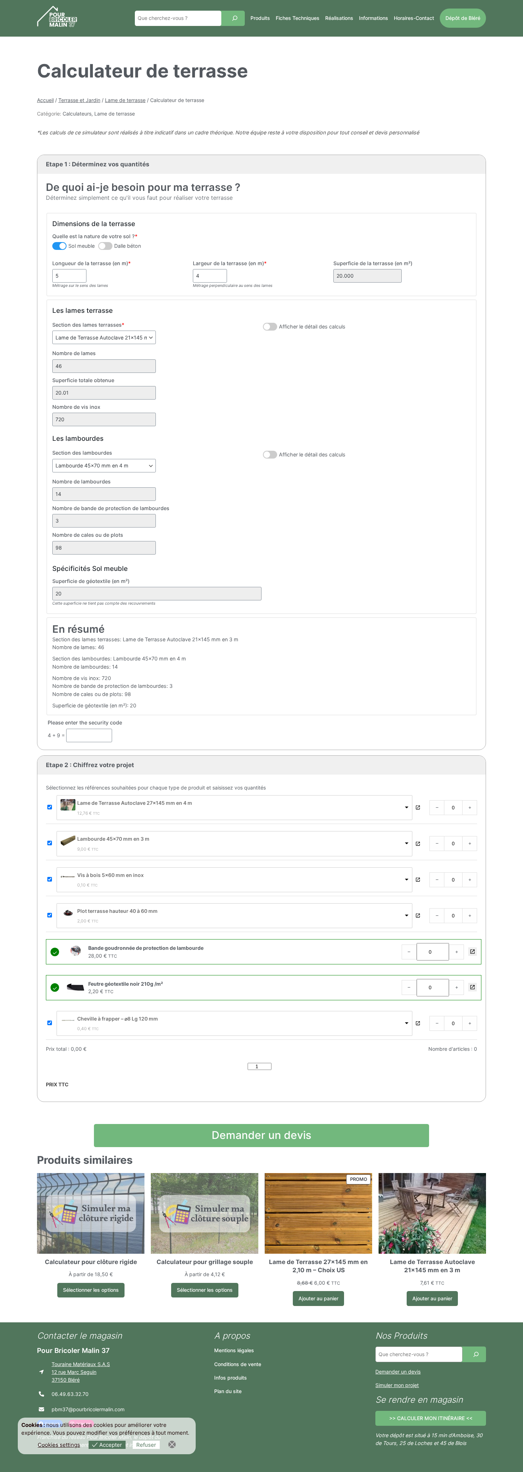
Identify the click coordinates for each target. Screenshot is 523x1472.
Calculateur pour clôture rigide (91, 1261)
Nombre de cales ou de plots (87, 535)
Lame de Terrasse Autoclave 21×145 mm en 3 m (432, 1266)
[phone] (41, 1394)
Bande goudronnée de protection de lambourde (472, 952)
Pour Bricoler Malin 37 (73, 1350)
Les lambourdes (78, 438)
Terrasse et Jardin (79, 100)
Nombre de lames (74, 353)
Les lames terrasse (82, 310)
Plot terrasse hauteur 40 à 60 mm (117, 911)
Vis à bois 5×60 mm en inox (110, 875)
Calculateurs (77, 114)
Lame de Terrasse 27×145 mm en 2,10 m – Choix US (318, 1266)
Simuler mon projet (397, 1385)
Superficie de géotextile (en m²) (91, 581)
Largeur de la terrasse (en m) (230, 263)
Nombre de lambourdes (81, 481)
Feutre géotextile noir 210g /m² (472, 987)
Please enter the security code (85, 722)
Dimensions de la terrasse (93, 224)
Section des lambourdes (82, 453)
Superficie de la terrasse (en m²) (372, 263)
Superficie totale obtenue (83, 380)
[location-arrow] (41, 1371)
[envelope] (41, 1409)
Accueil (45, 100)
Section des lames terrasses (88, 325)
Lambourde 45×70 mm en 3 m (113, 839)
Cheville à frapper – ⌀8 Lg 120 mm (117, 1019)
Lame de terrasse (125, 100)
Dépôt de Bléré (462, 18)
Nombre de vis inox (76, 407)
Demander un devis (261, 1135)
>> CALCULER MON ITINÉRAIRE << (430, 1418)
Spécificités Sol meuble (90, 568)
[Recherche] (235, 18)
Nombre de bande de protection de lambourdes (110, 508)
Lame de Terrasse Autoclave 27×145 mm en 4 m (134, 803)
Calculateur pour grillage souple (205, 1261)
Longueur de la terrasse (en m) (91, 263)
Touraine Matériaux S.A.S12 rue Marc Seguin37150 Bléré (81, 1372)
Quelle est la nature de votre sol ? (95, 236)
